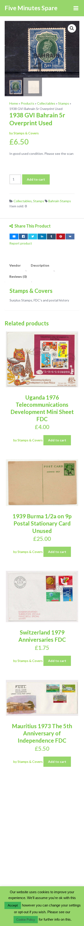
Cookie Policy (25, 919)
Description (40, 265)
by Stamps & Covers (24, 133)
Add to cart (36, 179)
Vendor (15, 265)
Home (13, 103)
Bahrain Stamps (59, 201)
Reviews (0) (18, 276)
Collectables (46, 103)
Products (27, 103)
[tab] (15, 265)
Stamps (63, 103)
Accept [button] (13, 905)
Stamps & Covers (31, 290)
